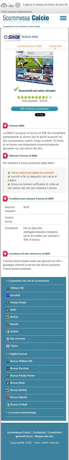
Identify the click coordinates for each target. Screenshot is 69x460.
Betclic (14, 324)
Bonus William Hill (21, 361)
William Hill (17, 288)
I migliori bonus (18, 353)
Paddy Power (18, 302)
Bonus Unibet (18, 404)
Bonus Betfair (18, 390)
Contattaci (39, 432)
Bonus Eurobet (19, 368)
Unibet (14, 331)
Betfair (14, 316)
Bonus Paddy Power (22, 375)
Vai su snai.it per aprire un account (32, 172)
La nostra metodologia (22, 412)
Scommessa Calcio (18, 432)
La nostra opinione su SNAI (29, 46)
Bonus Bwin (17, 382)
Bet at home (17, 338)
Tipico (14, 345)
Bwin (13, 309)
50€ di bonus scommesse (34, 108)
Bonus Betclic (18, 397)
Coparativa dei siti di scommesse (29, 280)
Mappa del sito (44, 436)
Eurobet (15, 295)
